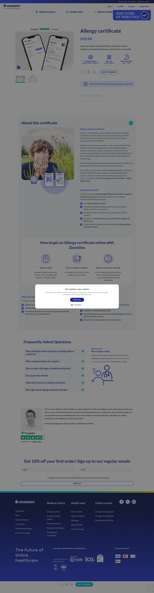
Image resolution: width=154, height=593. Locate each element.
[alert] (77, 296)
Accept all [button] (77, 300)
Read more (88, 295)
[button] (77, 305)
